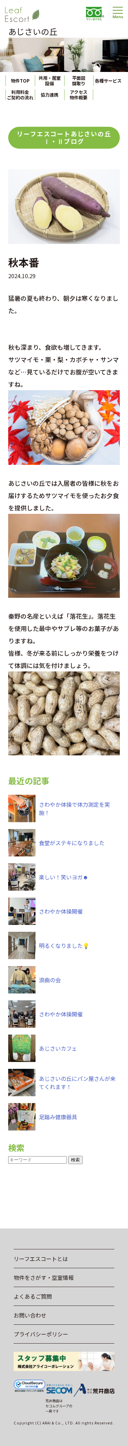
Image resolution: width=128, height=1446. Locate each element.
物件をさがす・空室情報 (44, 1277)
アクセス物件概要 (78, 94)
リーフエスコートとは (41, 1259)
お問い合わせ (30, 1315)
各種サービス (108, 80)
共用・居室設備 (50, 80)
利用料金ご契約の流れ (20, 94)
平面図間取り (78, 80)
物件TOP (20, 80)
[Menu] (118, 10)
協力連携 (49, 94)
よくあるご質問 (33, 1296)
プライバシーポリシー (41, 1334)
